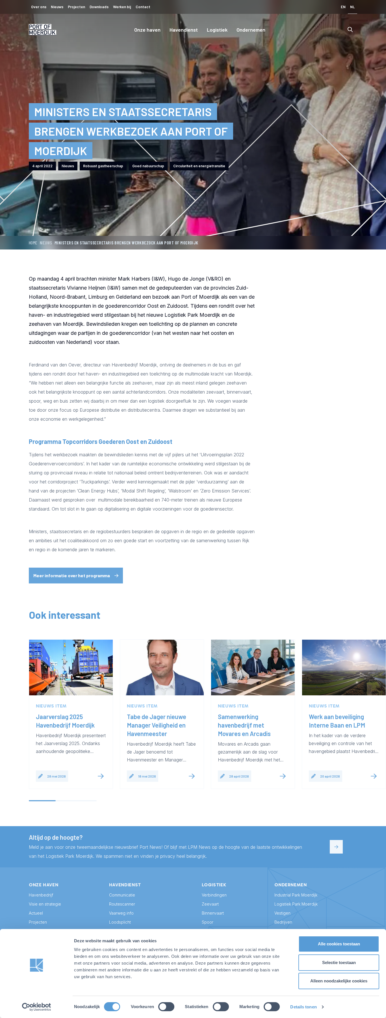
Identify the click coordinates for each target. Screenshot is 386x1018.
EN (343, 6)
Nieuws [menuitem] (57, 6)
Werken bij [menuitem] (122, 6)
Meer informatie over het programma (71, 575)
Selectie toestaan (339, 962)
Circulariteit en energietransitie (199, 166)
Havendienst (184, 30)
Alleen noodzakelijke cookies (338, 980)
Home (33, 242)
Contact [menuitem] (143, 6)
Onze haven (147, 30)
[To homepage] (43, 30)
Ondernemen (251, 30)
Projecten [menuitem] (76, 6)
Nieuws (46, 242)
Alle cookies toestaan (339, 943)
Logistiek (217, 30)
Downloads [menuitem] (99, 6)
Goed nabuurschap (148, 166)
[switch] (166, 1006)
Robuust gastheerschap (103, 166)
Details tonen (303, 1006)
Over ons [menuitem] (38, 6)
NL (352, 6)
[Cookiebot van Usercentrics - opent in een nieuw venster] (36, 1007)
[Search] (350, 29)
